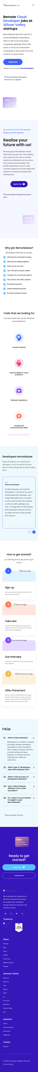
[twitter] (16, 913)
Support (5, 1046)
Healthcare (6, 1035)
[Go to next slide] (34, 532)
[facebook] (11, 913)
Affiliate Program (8, 963)
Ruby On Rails (7, 1008)
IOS (4, 1012)
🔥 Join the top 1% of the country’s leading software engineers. (16, 131)
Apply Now (12, 62)
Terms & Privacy (8, 1064)
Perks (5, 951)
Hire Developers (27, 68)
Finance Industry (8, 1027)
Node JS (6, 982)
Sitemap (5, 966)
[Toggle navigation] (33, 5)
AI (3, 997)
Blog (4, 947)
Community (6, 959)
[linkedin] (5, 913)
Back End (6, 1004)
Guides (5, 955)
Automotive (6, 1031)
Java (4, 985)
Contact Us (19, 875)
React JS (6, 978)
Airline (5, 1023)
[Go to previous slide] (29, 532)
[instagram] (22, 913)
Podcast (5, 944)
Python (5, 989)
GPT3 (5, 993)
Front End (6, 1001)
